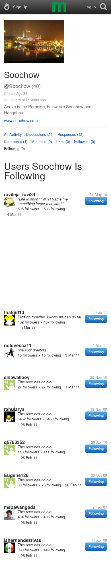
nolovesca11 (18, 345)
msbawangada (20, 507)
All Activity (13, 134)
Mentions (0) (41, 141)
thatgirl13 (14, 312)
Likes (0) (63, 141)
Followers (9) (84, 141)
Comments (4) (15, 141)
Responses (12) (70, 134)
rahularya (14, 409)
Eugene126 (16, 475)
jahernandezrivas (22, 540)
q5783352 (14, 442)
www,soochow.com (21, 120)
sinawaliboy (17, 377)
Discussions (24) (40, 134)
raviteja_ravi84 (19, 194)
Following (96, 200)
